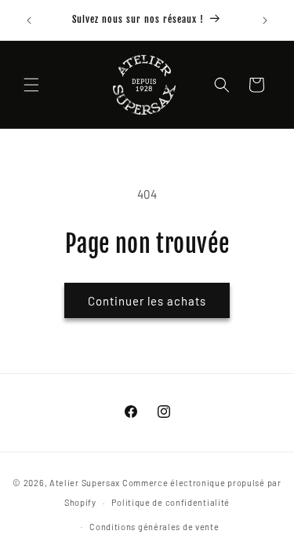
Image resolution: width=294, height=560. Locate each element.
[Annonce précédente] (29, 20)
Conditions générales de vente (154, 527)
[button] (31, 85)
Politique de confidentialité (170, 502)
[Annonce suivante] (265, 20)
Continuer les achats (147, 301)
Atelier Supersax (84, 483)
